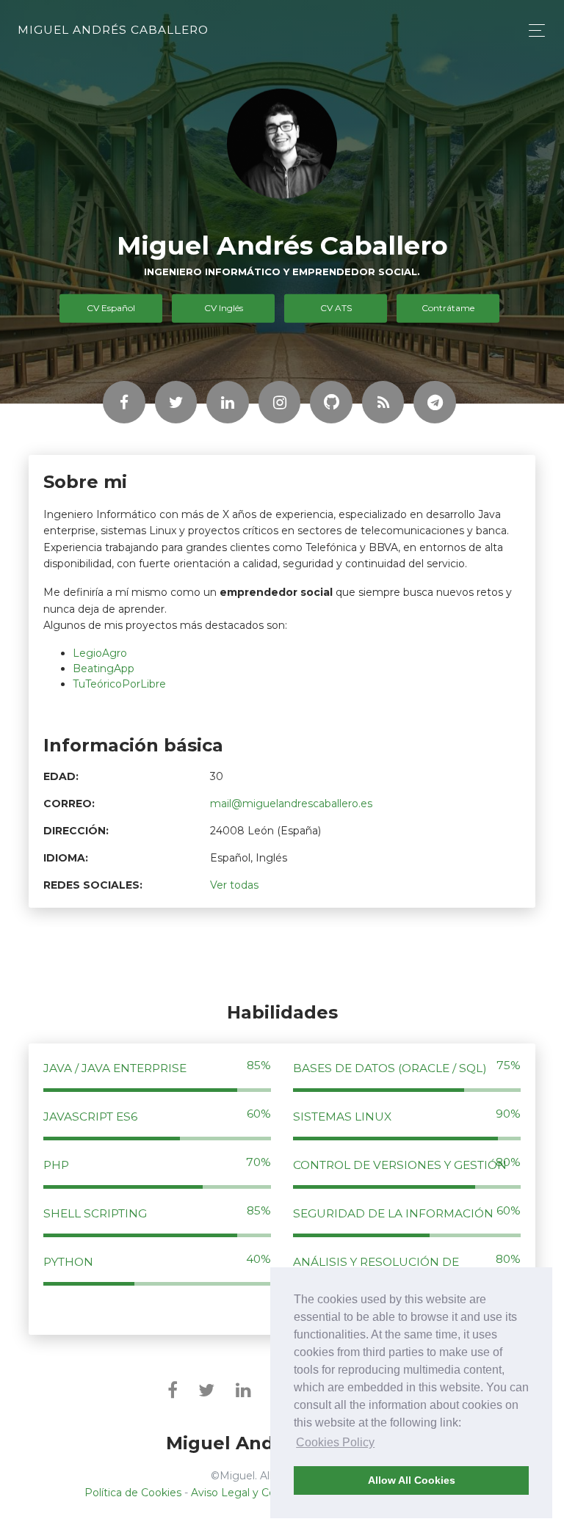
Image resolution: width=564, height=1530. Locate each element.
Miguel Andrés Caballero (113, 30)
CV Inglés (223, 307)
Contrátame (448, 307)
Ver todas (234, 885)
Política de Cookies (132, 1492)
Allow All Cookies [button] (411, 1480)
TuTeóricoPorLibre (119, 684)
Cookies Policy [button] (335, 1442)
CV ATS (336, 307)
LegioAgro (100, 653)
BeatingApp (103, 668)
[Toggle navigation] (532, 30)
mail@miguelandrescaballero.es (291, 803)
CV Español (111, 307)
